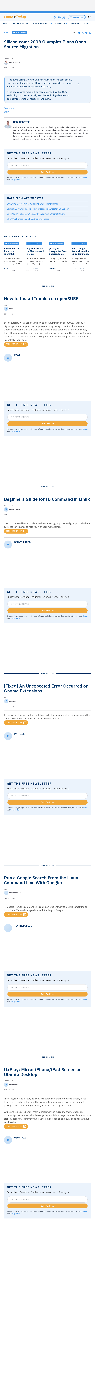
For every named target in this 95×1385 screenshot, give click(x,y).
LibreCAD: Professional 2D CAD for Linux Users (28, 219)
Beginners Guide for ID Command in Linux (35, 251)
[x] (63, 17)
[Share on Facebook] (79, 33)
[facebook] (54, 17)
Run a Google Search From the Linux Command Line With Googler (80, 251)
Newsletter (78, 17)
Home (6, 32)
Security (74, 23)
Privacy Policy (15, 180)
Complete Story (14, 344)
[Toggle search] (89, 17)
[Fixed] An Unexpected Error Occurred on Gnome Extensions (58, 251)
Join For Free (47, 172)
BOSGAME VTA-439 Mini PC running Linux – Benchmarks (32, 204)
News (5, 23)
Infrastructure (41, 23)
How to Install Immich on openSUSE (11, 251)
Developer (60, 23)
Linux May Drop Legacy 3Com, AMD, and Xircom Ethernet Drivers (36, 214)
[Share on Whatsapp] (90, 33)
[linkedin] (59, 17)
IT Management (20, 23)
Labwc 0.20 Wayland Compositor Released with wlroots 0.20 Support (38, 209)
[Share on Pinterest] (86, 33)
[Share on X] (83, 33)
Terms (85, 177)
